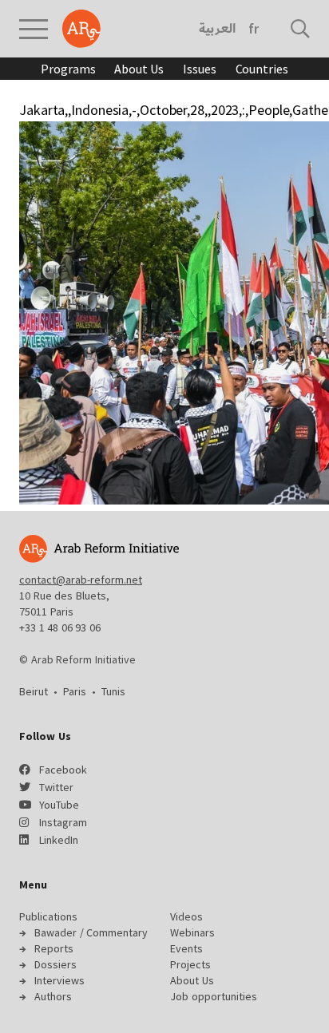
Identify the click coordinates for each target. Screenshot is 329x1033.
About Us (139, 69)
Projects (190, 964)
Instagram (63, 822)
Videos (186, 916)
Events (186, 948)
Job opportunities (213, 996)
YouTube (59, 805)
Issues (199, 69)
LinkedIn (58, 840)
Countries (262, 69)
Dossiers (55, 964)
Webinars (192, 932)
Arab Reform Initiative (81, 29)
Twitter (56, 787)
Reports (53, 948)
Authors (53, 996)
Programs (68, 69)
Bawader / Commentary (91, 932)
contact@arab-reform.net (80, 579)
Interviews (59, 980)
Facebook (63, 769)
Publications (48, 916)
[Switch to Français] (253, 29)
